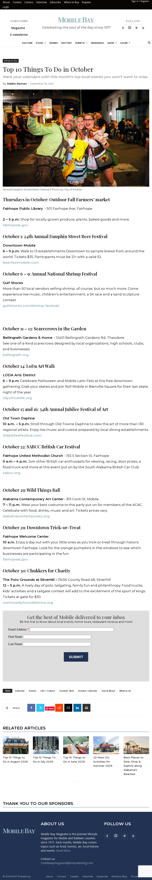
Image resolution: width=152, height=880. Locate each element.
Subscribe (55, 2)
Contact (17, 2)
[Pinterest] (136, 28)
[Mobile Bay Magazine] (76, 20)
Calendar (20, 690)
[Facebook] (123, 28)
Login (6, 7)
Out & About (108, 690)
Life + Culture (48, 690)
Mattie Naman (17, 83)
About (6, 2)
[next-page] (78, 781)
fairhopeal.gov (15, 559)
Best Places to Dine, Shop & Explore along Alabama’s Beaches (133, 766)
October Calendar (87, 690)
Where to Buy (71, 2)
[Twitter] (143, 28)
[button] (148, 43)
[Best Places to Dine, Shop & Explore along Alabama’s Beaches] (136, 745)
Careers (28, 2)
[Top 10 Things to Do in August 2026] (15, 745)
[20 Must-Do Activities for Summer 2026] (106, 745)
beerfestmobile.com (21, 262)
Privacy (135, 876)
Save (51, 708)
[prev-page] (72, 781)
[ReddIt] (59, 708)
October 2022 (66, 690)
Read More (63, 850)
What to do (125, 690)
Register (86, 2)
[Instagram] (130, 28)
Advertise (41, 2)
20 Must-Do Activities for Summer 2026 (102, 761)
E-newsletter (19, 34)
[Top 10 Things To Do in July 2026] (46, 745)
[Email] (68, 708)
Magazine (18, 28)
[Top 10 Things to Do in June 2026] (76, 745)
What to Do (10, 60)
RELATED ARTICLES (24, 727)
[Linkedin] (77, 708)
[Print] (86, 708)
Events (32, 690)
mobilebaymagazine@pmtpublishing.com (67, 863)
